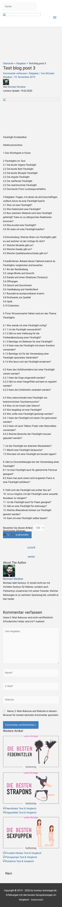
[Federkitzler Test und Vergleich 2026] (31, 751)
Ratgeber (34, 73)
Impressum (37, 899)
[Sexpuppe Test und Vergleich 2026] (31, 833)
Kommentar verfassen (15, 73)
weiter (31, 556)
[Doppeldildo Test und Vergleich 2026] (31, 813)
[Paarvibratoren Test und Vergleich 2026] (31, 808)
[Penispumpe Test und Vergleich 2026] (31, 857)
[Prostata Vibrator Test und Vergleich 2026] (31, 853)
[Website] (31, 700)
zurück (31, 547)
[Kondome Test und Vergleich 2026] (31, 861)
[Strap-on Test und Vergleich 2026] (31, 788)
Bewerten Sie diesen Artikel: (18, 527)
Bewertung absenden (17, 534)
